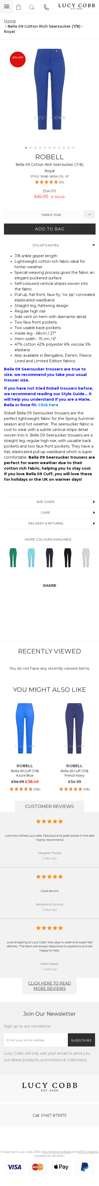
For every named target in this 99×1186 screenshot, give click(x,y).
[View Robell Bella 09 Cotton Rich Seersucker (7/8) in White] (86, 569)
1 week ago (49, 969)
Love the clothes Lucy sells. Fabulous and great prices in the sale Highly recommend (49, 838)
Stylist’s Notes (45, 245)
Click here (48, 405)
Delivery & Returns (45, 523)
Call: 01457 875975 (49, 1115)
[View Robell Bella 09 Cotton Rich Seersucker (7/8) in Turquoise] (31, 569)
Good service (49, 891)
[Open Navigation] (6, 6)
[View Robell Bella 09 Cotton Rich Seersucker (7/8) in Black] (68, 569)
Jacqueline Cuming (49, 904)
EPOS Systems (88, 1152)
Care (45, 512)
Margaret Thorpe (49, 853)
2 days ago (49, 858)
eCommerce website (57, 1152)
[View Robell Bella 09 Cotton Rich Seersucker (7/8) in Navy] (49, 569)
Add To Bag (49, 228)
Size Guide (45, 502)
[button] (89, 50)
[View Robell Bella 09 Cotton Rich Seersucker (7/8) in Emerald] (13, 569)
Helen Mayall (49, 964)
